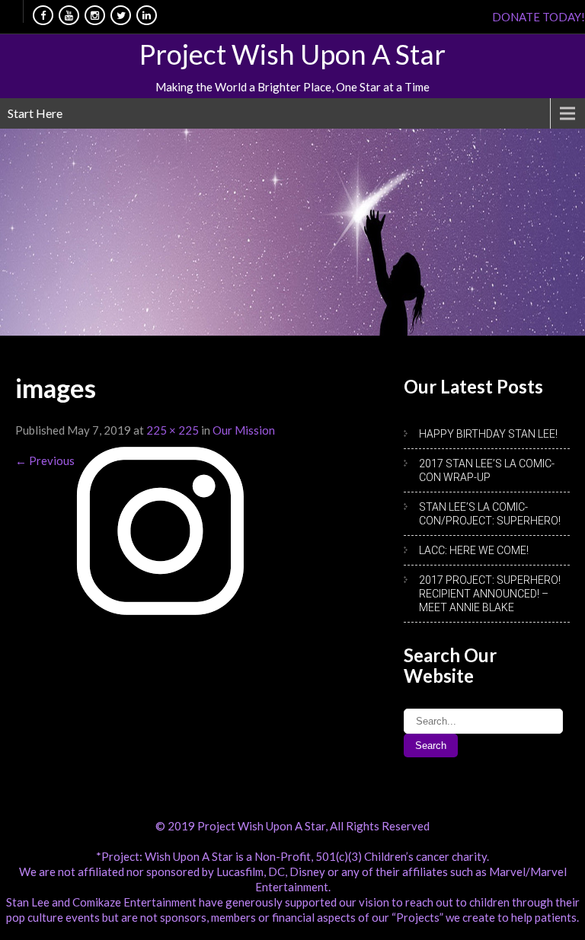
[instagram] (95, 15)
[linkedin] (146, 15)
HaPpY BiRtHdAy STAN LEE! (488, 434)
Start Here (35, 113)
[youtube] (69, 15)
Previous (45, 460)
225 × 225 (172, 430)
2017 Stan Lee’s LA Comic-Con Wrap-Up (487, 470)
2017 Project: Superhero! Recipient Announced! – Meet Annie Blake (490, 593)
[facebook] (43, 15)
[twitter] (120, 15)
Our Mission (244, 430)
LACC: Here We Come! (474, 550)
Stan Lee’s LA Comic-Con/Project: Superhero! (490, 514)
